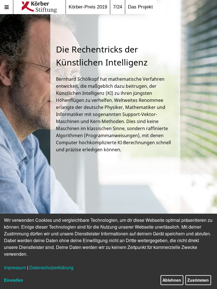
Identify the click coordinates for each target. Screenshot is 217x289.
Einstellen (13, 280)
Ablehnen (171, 280)
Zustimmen (198, 280)
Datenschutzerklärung (51, 267)
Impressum (15, 267)
